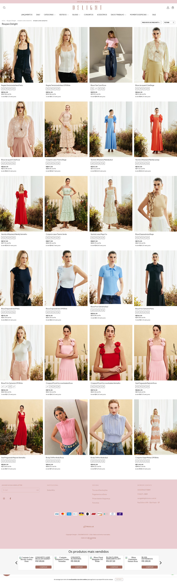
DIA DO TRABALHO (117, 15)
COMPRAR (43, 567)
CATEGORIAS (49, 15)
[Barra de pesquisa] (4, 8)
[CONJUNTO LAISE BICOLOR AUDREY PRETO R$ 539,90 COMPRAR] (26, 568)
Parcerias (95, 503)
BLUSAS (75, 15)
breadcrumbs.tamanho (25, 20)
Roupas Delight (11, 20)
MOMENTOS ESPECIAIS (138, 15)
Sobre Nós (51, 490)
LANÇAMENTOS (26, 15)
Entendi (119, 579)
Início (3, 20)
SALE (154, 15)
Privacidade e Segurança (101, 498)
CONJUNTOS (88, 15)
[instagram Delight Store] (4, 498)
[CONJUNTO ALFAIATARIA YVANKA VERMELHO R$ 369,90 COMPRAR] (62, 568)
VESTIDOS (63, 15)
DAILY (38, 15)
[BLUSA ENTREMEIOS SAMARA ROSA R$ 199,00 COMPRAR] (132, 568)
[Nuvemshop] (88, 539)
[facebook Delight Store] (10, 498)
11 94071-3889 (143, 494)
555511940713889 (144, 490)
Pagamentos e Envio (99, 494)
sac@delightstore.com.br (147, 498)
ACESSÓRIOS (102, 15)
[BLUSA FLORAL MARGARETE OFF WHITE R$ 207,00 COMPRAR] (97, 568)
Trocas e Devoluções (100, 490)
